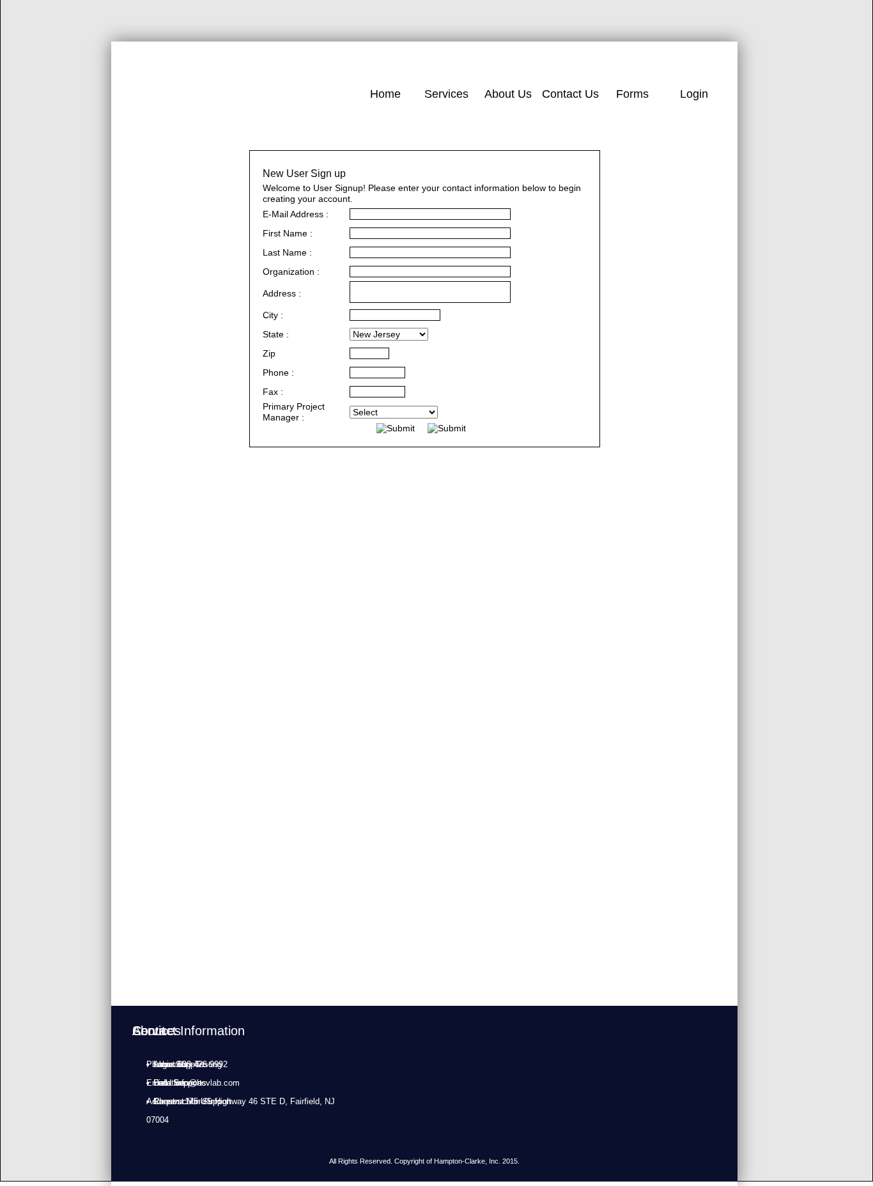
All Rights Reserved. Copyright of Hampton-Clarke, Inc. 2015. (424, 1161)
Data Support (177, 1083)
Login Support (179, 1064)
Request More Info (187, 1101)
